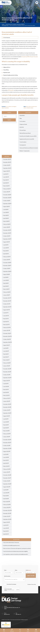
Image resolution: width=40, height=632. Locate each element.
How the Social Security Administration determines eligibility (15, 551)
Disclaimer (29, 584)
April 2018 (5, 286)
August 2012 (6, 486)
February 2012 (6, 504)
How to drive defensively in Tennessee (11, 542)
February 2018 (6, 292)
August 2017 (6, 309)
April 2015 (5, 392)
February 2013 (6, 469)
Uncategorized (5, 25)
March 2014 (5, 430)
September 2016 (6, 342)
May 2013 (5, 460)
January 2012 (6, 507)
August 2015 (6, 380)
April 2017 (5, 321)
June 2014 (5, 421)
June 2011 (5, 528)
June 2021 (5, 177)
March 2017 (5, 324)
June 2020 (5, 212)
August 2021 (6, 171)
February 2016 (6, 362)
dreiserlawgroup (7, 37)
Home (3, 24)
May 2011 (5, 531)
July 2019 (5, 244)
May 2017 (5, 318)
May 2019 (5, 250)
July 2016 (5, 348)
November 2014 (6, 407)
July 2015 (5, 383)
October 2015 (6, 374)
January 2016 (6, 365)
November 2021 (6, 162)
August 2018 (6, 274)
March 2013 (5, 466)
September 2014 (6, 413)
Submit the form (30, 575)
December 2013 (6, 439)
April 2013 (5, 463)
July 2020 (5, 209)
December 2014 (6, 404)
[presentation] (12, 589)
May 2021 (5, 180)
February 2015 (6, 398)
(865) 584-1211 (7, 614)
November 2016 (6, 336)
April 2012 (5, 498)
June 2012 (5, 492)
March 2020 (5, 221)
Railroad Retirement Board (25, 133)
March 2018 (5, 289)
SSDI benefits (11, 90)
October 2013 (6, 445)
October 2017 (6, 303)
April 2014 (5, 427)
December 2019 (6, 230)
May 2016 (5, 354)
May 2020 (5, 215)
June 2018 (5, 280)
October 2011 (6, 516)
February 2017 (6, 327)
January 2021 (6, 191)
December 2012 (6, 475)
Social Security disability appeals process (11, 545)
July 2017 (5, 312)
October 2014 (6, 410)
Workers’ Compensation (25, 150)
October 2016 (6, 339)
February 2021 (6, 188)
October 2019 (6, 236)
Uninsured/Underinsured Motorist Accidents (29, 147)
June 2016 (5, 351)
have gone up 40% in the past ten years (29, 56)
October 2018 (6, 268)
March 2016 (5, 360)
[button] (1, 6)
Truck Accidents (23, 142)
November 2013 (6, 442)
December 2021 (6, 159)
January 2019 (6, 259)
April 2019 (5, 253)
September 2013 (6, 448)
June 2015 (5, 386)
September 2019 (6, 239)
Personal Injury (23, 130)
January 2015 (6, 401)
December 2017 (6, 298)
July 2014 (5, 419)
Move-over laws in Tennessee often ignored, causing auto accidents (17, 548)
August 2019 (6, 241)
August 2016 (6, 345)
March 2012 (5, 501)
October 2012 (6, 481)
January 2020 (6, 227)
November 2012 (6, 478)
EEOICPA (22, 127)
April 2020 (5, 218)
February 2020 (6, 224)
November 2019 (6, 233)
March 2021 (5, 185)
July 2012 (5, 489)
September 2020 (6, 203)
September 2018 (6, 271)
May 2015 (5, 389)
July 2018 (5, 277)
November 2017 (6, 301)
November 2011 (6, 513)
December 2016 (6, 333)
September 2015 (6, 377)
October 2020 (6, 200)
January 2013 (6, 472)
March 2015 (5, 395)
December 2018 (6, 262)
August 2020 (6, 206)
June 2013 (5, 457)
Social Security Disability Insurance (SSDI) (15, 24)
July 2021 (5, 174)
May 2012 (5, 495)
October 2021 (6, 165)
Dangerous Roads (23, 124)
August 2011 (6, 522)
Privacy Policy (33, 584)
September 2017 (6, 306)
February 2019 (6, 256)
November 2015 (6, 371)
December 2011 (6, 510)
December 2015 (6, 368)
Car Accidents (22, 121)
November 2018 (6, 265)
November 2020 (6, 197)
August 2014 (6, 416)
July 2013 (5, 454)
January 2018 (6, 295)
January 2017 (6, 330)
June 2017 (5, 315)
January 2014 (6, 436)
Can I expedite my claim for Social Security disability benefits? (15, 554)
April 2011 (5, 534)
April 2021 (5, 182)
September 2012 (6, 483)
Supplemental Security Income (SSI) (27, 139)
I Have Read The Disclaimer (11, 584)
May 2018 (5, 283)
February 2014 (6, 433)
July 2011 (5, 525)
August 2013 (6, 451)
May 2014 (5, 424)
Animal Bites (22, 115)
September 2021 (6, 168)
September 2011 (6, 519)
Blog (21, 118)
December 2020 (6, 194)
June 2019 (5, 247)
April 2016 (5, 357)
